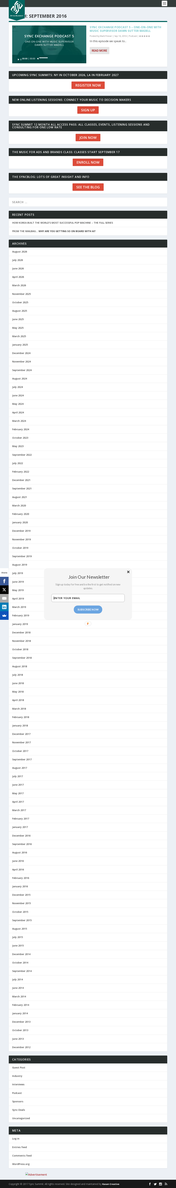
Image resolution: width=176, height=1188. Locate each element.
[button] (89, 576)
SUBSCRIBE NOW (88, 609)
